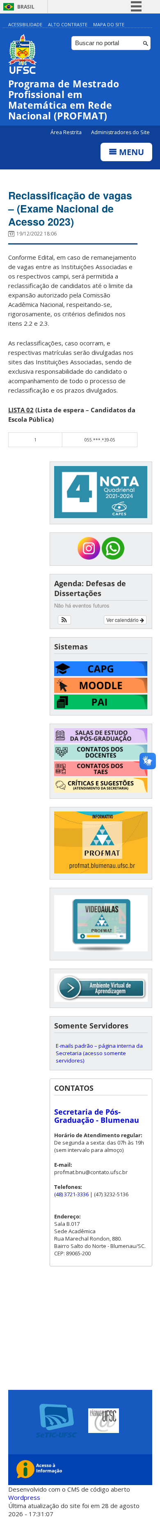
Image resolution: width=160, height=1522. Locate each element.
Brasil (25, 6)
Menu (130, 152)
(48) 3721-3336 (71, 1194)
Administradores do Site (120, 132)
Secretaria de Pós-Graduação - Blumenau (96, 1116)
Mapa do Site (108, 24)
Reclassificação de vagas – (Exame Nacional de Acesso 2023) (70, 208)
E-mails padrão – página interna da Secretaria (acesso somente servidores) (99, 1053)
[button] (64, 620)
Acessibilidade (25, 24)
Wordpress (24, 1497)
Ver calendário (123, 619)
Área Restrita (66, 132)
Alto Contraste (67, 24)
